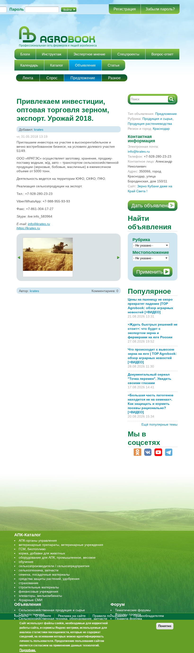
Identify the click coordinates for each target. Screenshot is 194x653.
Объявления (85, 65)
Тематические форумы (133, 610)
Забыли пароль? (160, 9)
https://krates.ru (28, 228)
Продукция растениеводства (150, 124)
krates (38, 129)
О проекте (43, 616)
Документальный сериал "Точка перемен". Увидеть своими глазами (149, 379)
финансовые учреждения (38, 591)
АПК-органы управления (38, 540)
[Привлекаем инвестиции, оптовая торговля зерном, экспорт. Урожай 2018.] (48, 240)
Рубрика (141, 240)
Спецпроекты (128, 54)
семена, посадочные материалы (44, 574)
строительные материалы (39, 587)
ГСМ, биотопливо (32, 549)
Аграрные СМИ (30, 600)
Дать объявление (152, 206)
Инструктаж (51, 54)
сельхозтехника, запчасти (38, 570)
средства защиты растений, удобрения (49, 579)
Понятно (164, 626)
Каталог (56, 65)
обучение (26, 562)
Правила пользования (110, 616)
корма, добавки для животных (42, 553)
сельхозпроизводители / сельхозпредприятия (54, 566)
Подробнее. (27, 650)
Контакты (21, 616)
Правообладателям (149, 616)
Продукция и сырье (157, 119)
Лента (27, 78)
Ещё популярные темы (159, 424)
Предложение (83, 78)
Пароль (16, 9)
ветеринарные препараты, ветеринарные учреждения (61, 545)
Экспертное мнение (89, 54)
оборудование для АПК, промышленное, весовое (57, 557)
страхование (28, 583)
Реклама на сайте (72, 616)
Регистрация (125, 9)
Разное (114, 78)
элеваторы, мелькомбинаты (40, 596)
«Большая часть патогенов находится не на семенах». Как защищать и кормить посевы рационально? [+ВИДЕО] (150, 403)
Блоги (25, 54)
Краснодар (161, 128)
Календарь (29, 65)
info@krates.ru (39, 224)
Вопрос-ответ (162, 54)
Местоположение (150, 252)
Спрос (51, 78)
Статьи (113, 65)
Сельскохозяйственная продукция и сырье (52, 610)
